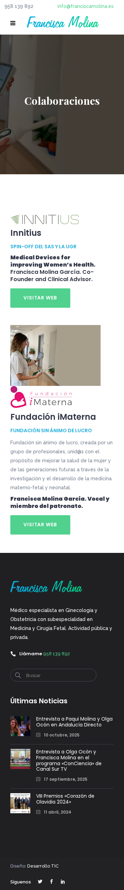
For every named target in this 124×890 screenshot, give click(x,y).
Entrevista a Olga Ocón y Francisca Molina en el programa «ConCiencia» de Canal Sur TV (69, 760)
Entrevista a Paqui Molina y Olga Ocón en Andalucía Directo (74, 721)
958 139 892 (56, 653)
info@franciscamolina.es (86, 6)
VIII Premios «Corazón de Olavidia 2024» (65, 798)
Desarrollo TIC (43, 866)
